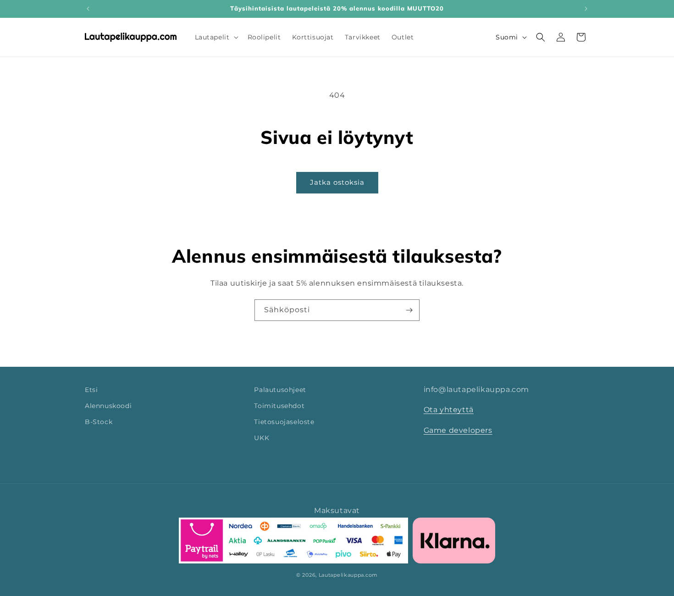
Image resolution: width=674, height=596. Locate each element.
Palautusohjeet (280, 390)
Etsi (91, 390)
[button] (215, 37)
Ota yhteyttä (449, 410)
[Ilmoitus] (586, 8)
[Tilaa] (409, 310)
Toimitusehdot (279, 406)
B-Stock (98, 422)
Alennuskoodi (108, 406)
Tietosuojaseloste (284, 422)
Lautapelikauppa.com (348, 575)
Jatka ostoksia (337, 182)
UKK (261, 438)
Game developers (458, 430)
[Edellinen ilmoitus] (88, 8)
